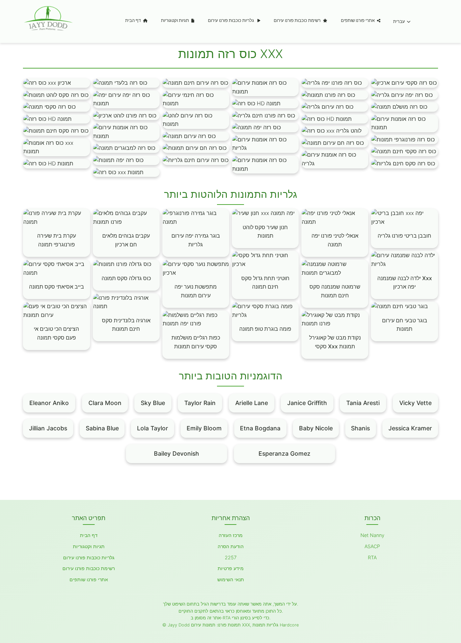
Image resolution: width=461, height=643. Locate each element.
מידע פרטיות (231, 568)
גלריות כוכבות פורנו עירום (231, 20)
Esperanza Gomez (284, 453)
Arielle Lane (251, 402)
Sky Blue (153, 402)
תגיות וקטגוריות (175, 20)
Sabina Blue (102, 428)
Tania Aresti (363, 402)
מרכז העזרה (231, 535)
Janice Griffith (307, 402)
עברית (399, 21)
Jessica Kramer (410, 428)
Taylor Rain (200, 402)
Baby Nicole (316, 428)
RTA (372, 557)
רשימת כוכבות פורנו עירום (298, 20)
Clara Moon (104, 402)
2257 (231, 557)
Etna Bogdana (260, 428)
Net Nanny (372, 535)
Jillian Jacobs (48, 428)
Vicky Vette (415, 402)
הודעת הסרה (231, 546)
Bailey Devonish (176, 453)
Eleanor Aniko (49, 402)
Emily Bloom (204, 428)
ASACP (372, 546)
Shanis (360, 428)
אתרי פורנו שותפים (358, 20)
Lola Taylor (152, 428)
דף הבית (133, 20)
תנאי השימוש (230, 579)
